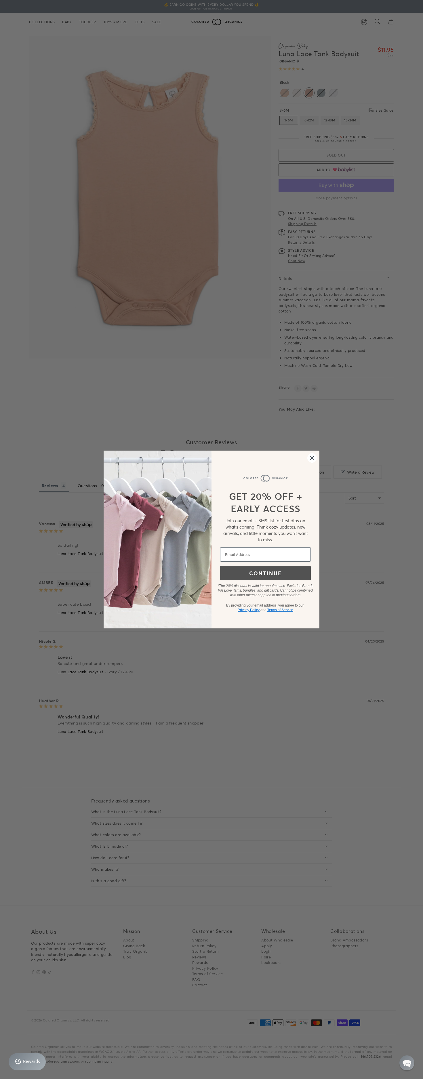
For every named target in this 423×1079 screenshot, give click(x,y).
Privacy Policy (249, 610)
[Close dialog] (312, 458)
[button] (406, 1062)
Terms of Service (280, 610)
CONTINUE (265, 573)
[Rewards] (27, 1061)
